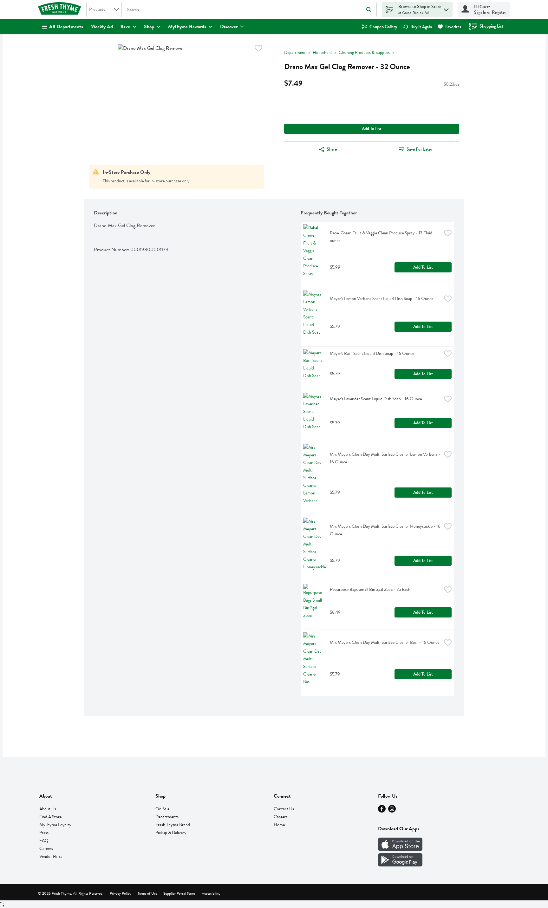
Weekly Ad (102, 26)
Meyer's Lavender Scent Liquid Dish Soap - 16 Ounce (376, 398)
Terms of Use (147, 893)
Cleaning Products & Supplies (364, 52)
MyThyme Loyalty (55, 824)
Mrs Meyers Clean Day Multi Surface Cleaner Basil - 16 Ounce (384, 642)
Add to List (372, 128)
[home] (61, 9)
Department (295, 52)
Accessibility (211, 893)
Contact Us (284, 809)
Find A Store (50, 816)
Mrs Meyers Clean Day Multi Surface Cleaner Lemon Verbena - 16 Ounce (385, 458)
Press (44, 832)
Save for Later (419, 149)
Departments (167, 816)
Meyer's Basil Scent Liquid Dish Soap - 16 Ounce (372, 353)
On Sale (162, 809)
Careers (46, 848)
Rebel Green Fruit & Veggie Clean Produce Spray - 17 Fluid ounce (381, 237)
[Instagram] (392, 811)
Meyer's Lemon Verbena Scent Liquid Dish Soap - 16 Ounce (381, 298)
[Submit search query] (369, 9)
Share (332, 149)
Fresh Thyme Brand (172, 824)
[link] (379, 27)
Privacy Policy (120, 893)
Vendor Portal (51, 856)
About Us (47, 809)
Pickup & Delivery (170, 832)
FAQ (44, 840)
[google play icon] (400, 865)
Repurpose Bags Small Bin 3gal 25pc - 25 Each (370, 589)
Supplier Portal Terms (179, 893)
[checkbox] (258, 49)
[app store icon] (400, 849)
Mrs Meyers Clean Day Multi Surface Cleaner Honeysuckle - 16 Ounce (385, 530)
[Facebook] (382, 811)
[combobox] (104, 9)
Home (279, 824)
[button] (446, 8)
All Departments (66, 26)
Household (322, 52)
